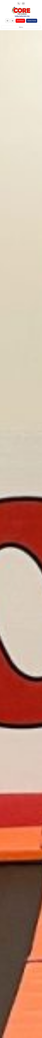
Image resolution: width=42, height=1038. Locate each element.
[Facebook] (7, 21)
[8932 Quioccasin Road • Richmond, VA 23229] (23, 4)
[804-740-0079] (19, 4)
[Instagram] (12, 21)
